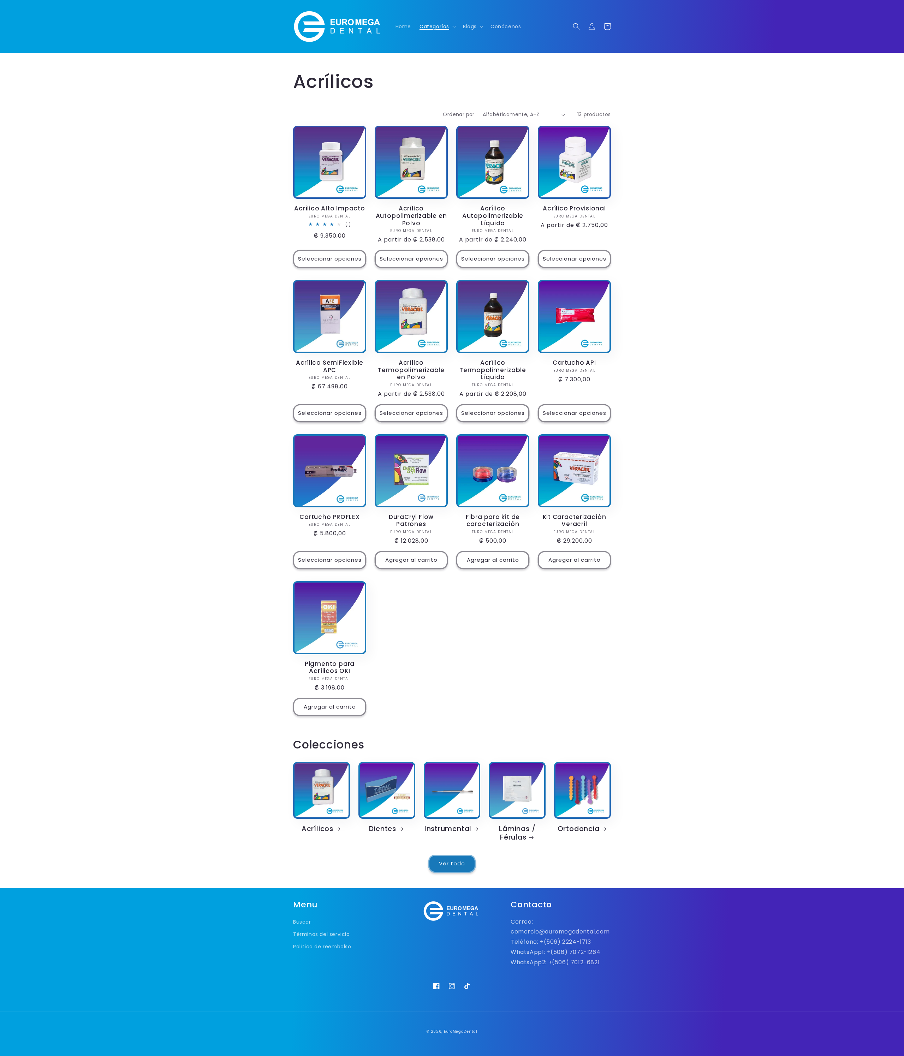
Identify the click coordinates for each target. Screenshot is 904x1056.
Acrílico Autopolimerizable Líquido (492, 216)
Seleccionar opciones (330, 258)
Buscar (302, 921)
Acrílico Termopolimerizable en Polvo (411, 370)
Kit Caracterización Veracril (574, 520)
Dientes (382, 829)
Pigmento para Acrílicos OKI (330, 667)
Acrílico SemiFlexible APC (329, 366)
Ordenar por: (459, 114)
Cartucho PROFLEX (329, 517)
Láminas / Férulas (517, 833)
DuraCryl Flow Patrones (411, 520)
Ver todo (452, 863)
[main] (452, 473)
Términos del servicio (321, 934)
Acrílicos (317, 829)
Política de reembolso (322, 946)
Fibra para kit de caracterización (493, 520)
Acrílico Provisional (574, 208)
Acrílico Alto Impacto (329, 208)
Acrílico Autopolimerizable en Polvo (411, 216)
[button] (437, 26)
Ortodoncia (579, 829)
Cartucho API (574, 362)
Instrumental (447, 829)
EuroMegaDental (460, 1031)
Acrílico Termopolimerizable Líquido (492, 370)
